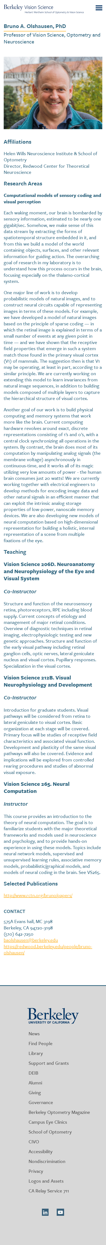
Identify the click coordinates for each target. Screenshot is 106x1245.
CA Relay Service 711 (49, 1190)
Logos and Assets (46, 1180)
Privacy (36, 1171)
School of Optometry (50, 1131)
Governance (41, 1102)
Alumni (35, 1082)
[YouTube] (60, 1212)
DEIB (33, 1072)
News (34, 1033)
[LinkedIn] (45, 1212)
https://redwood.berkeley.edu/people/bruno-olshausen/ (48, 949)
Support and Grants (49, 1063)
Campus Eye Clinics (48, 1122)
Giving (35, 1092)
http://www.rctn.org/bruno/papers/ (38, 895)
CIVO (34, 1141)
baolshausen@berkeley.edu (31, 940)
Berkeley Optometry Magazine (59, 1112)
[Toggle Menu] (99, 8)
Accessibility (41, 1151)
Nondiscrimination (47, 1161)
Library (36, 1053)
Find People (41, 1043)
